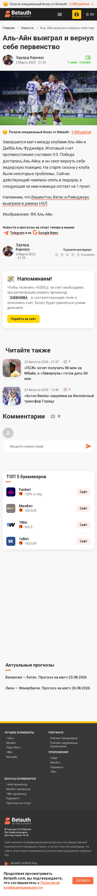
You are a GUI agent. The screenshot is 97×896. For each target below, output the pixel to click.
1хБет (10, 738)
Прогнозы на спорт (18, 803)
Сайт (83, 492)
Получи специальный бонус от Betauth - (49, 4)
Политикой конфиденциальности (32, 885)
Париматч (56, 767)
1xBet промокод (16, 784)
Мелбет (11, 743)
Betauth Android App (24, 863)
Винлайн (11, 757)
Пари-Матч (13, 747)
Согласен (83, 880)
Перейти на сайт (23, 319)
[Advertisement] (48, 605)
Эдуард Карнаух (30, 57)
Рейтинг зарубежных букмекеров (64, 744)
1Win (9, 752)
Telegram (17, 233)
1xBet (53, 758)
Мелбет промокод (18, 789)
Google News (48, 233)
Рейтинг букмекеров (64, 738)
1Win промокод (16, 793)
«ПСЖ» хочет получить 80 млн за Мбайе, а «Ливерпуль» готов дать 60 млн (56, 373)
